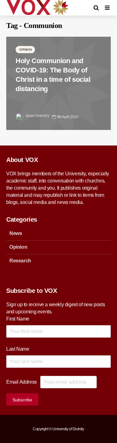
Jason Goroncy (36, 115)
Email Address (21, 382)
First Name (17, 318)
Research (20, 260)
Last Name (17, 349)
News (15, 233)
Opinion (25, 49)
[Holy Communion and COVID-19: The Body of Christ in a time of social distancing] (58, 82)
